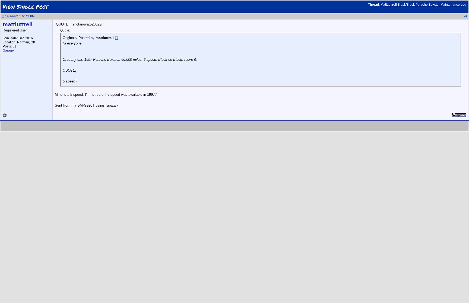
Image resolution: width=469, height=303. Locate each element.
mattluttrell (18, 24)
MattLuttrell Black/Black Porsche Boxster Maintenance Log (423, 5)
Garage (8, 50)
